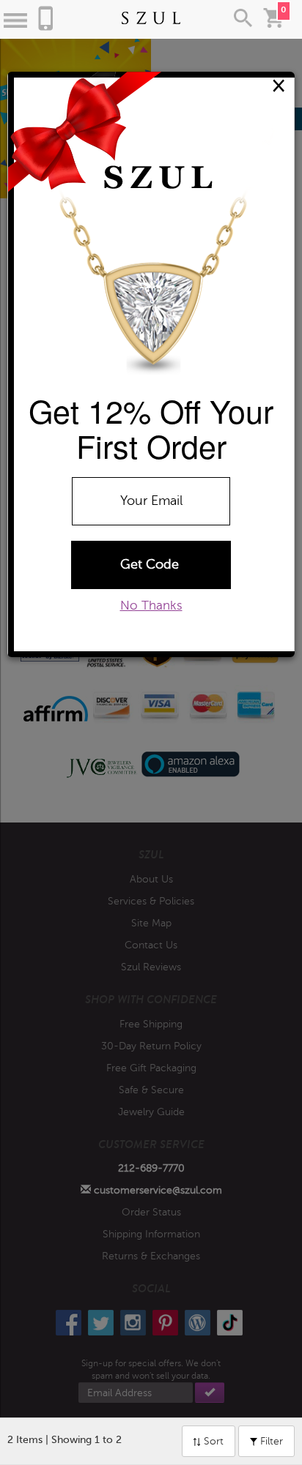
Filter (270, 1441)
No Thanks (151, 605)
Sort (212, 1441)
